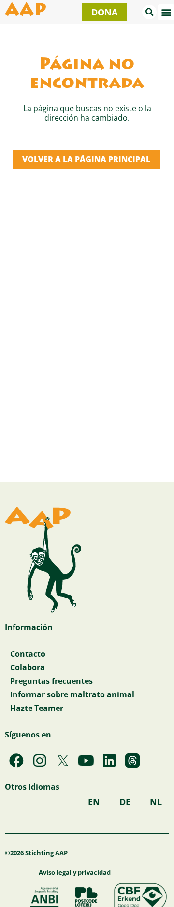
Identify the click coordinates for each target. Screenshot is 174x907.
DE (124, 802)
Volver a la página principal (86, 159)
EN (94, 802)
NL (156, 802)
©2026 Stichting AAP (36, 853)
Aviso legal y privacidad (75, 872)
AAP (25, 11)
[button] (149, 12)
